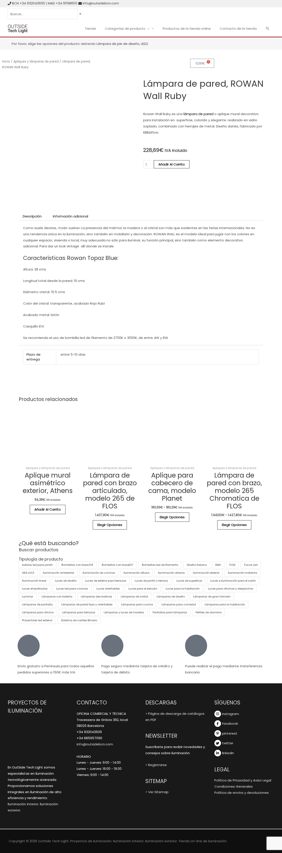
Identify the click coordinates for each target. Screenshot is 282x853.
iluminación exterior (206, 573)
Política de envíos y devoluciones (241, 792)
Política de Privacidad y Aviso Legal (242, 780)
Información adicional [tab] (70, 216)
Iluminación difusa (136, 573)
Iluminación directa (171, 573)
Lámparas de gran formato (211, 596)
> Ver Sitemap (157, 792)
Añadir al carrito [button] (47, 509)
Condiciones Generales (233, 786)
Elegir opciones (109, 524)
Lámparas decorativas (96, 596)
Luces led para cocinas (72, 588)
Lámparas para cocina (137, 604)
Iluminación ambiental (58, 573)
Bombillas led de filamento (160, 565)
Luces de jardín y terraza (151, 581)
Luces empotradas (35, 588)
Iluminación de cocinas (99, 573)
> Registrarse (156, 765)
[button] (267, 29)
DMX (218, 565)
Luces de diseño (66, 581)
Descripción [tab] (32, 216)
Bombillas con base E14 (77, 565)
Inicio (6, 61)
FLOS (232, 565)
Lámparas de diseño (171, 596)
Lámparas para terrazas (78, 612)
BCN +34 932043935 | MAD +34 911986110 (44, 3)
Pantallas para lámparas (170, 612)
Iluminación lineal (34, 581)
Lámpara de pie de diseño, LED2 (122, 43)
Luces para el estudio (142, 588)
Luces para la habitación (183, 588)
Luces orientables (108, 588)
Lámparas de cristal (134, 596)
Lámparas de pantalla (37, 604)
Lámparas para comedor (178, 604)
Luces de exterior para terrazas (105, 581)
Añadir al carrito (171, 164)
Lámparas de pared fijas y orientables (87, 604)
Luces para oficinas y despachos (230, 588)
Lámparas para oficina (38, 612)
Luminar (27, 596)
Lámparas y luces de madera (124, 612)
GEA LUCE (28, 573)
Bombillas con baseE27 (117, 565)
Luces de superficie (189, 581)
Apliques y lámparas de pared (36, 61)
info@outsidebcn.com (101, 3)
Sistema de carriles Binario (79, 620)
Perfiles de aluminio (209, 612)
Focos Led (251, 565)
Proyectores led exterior (37, 620)
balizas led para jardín (37, 565)
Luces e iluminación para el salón (233, 581)
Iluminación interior (23, 804)
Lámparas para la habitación (225, 604)
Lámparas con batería (57, 596)
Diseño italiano (197, 565)
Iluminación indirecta (242, 573)
